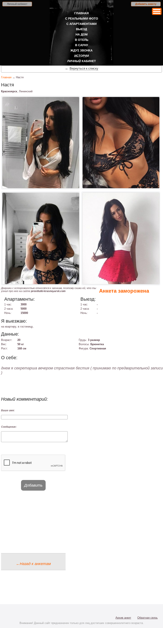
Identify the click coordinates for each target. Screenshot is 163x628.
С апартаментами (81, 24)
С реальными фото (81, 18)
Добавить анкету (145, 4)
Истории (81, 55)
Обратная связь (147, 617)
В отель (81, 39)
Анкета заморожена (124, 291)
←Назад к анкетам (33, 564)
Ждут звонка (81, 50)
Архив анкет (123, 617)
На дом (82, 34)
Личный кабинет (17, 4)
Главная (81, 13)
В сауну (81, 45)
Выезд (81, 29)
